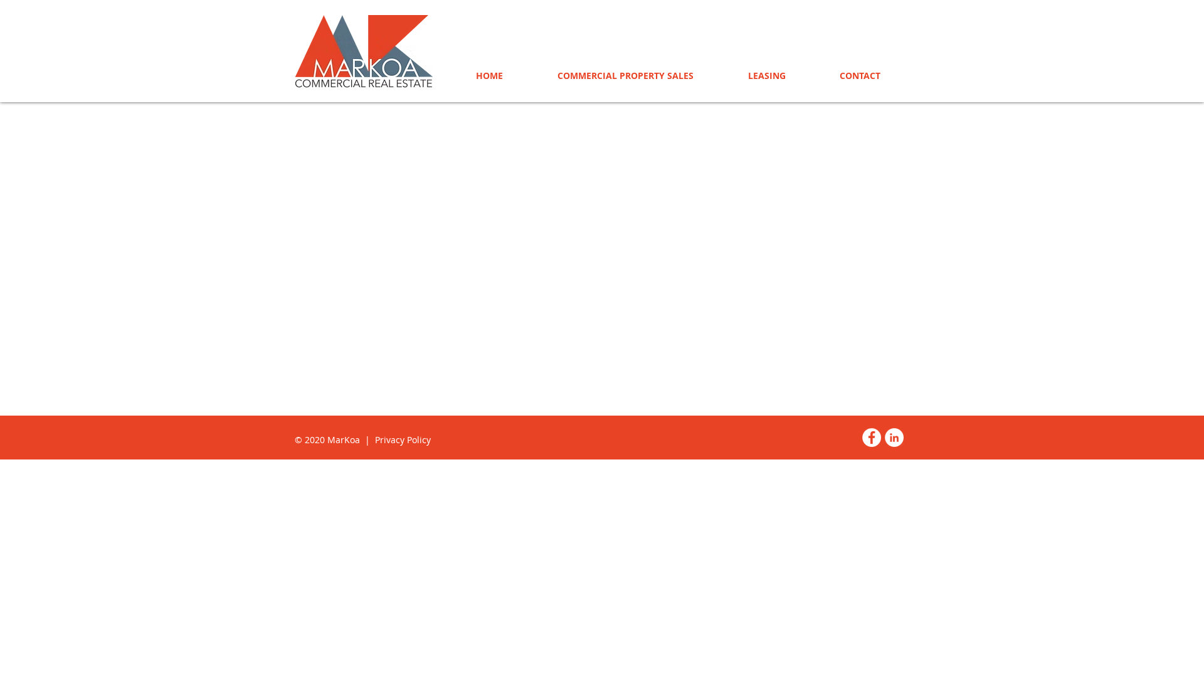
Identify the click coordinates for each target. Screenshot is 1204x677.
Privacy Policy (403, 440)
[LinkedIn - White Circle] (894, 437)
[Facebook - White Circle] (871, 437)
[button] (767, 75)
